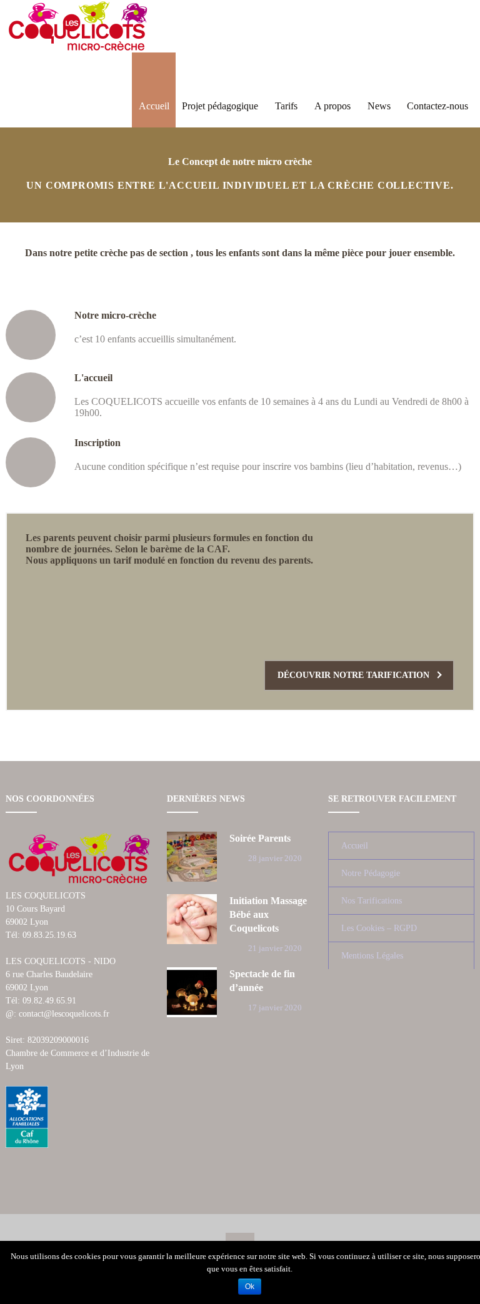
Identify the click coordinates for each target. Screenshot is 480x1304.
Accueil (154, 106)
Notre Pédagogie (370, 873)
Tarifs (286, 106)
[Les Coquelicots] (77, 26)
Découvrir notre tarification (353, 675)
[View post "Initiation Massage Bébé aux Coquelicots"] (192, 919)
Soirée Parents (260, 838)
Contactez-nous (437, 106)
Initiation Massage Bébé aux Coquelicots (268, 914)
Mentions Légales (372, 955)
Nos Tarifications (371, 900)
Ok (249, 1286)
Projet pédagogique (220, 106)
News (379, 106)
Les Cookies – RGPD (379, 928)
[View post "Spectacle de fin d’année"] (192, 992)
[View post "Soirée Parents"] (192, 857)
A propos (332, 106)
